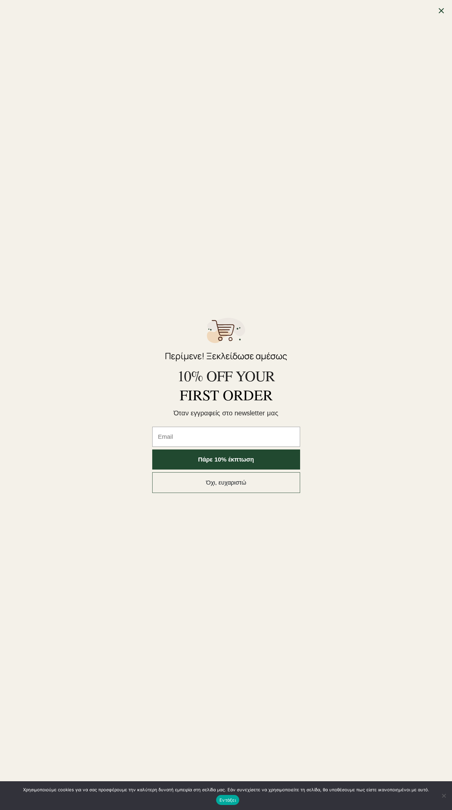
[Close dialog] (441, 10)
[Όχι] (443, 795)
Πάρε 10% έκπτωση (226, 459)
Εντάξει (227, 800)
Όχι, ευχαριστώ (226, 482)
